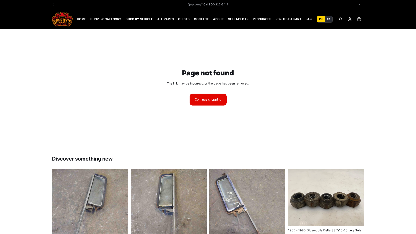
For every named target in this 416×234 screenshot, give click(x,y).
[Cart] (359, 19)
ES (328, 19)
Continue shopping (208, 99)
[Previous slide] (58, 220)
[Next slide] (121, 220)
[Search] (340, 19)
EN (321, 19)
